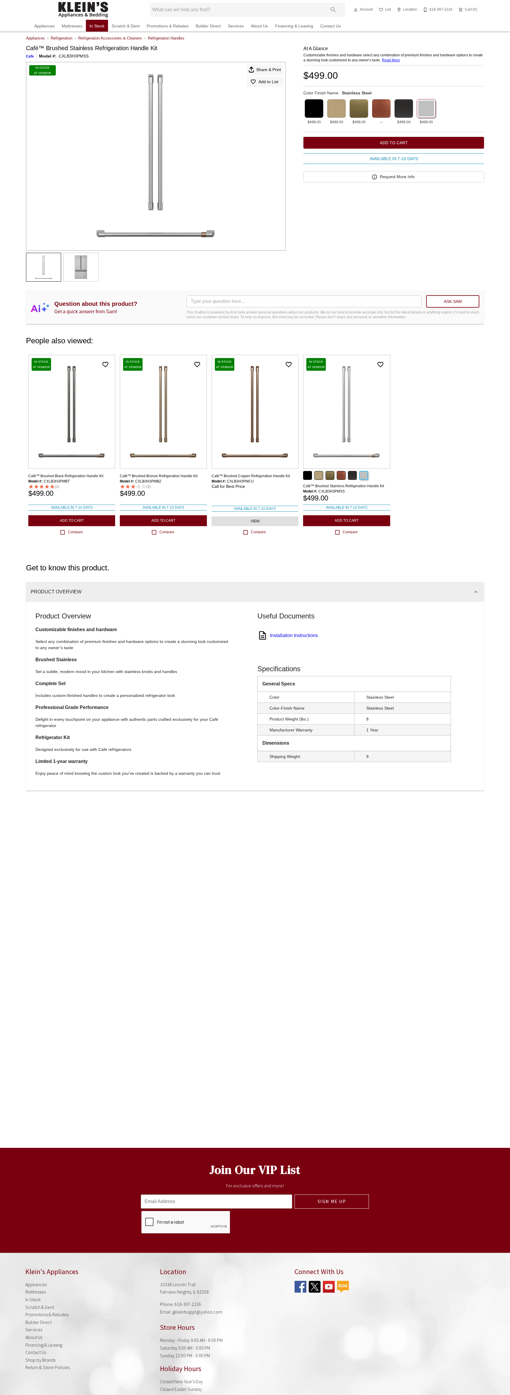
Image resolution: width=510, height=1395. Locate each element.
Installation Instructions (294, 635)
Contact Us (330, 26)
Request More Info (397, 176)
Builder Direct (208, 26)
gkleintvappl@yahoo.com (197, 1312)
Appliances (44, 26)
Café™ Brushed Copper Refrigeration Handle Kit (251, 476)
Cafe (30, 56)
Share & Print (268, 69)
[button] (355, 9)
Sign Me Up (332, 1201)
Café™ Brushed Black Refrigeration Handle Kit (65, 476)
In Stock (96, 26)
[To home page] (83, 10)
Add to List (268, 81)
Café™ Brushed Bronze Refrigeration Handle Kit (158, 476)
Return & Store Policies (47, 1367)
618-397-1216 (187, 1304)
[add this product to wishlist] (105, 364)
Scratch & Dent (126, 26)
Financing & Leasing (294, 26)
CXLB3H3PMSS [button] (74, 56)
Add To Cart (394, 142)
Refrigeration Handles (166, 38)
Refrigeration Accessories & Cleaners (110, 38)
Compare (75, 532)
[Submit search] (333, 9)
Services (236, 26)
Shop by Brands (40, 1360)
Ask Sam (453, 301)
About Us (259, 26)
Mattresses (72, 26)
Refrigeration (61, 38)
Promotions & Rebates (168, 26)
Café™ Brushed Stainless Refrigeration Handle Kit (343, 486)
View (255, 521)
